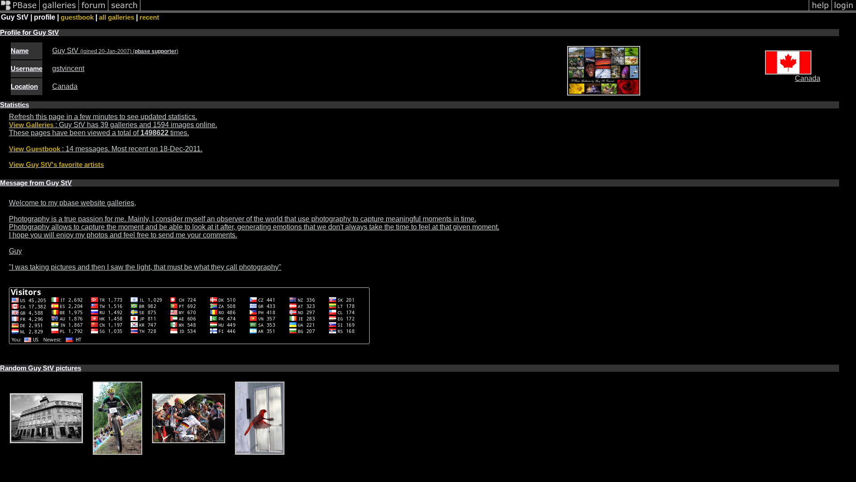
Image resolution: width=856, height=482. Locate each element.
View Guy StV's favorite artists (56, 164)
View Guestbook (34, 149)
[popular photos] (474, 10)
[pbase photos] (20, 10)
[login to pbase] (844, 10)
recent (149, 17)
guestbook (77, 17)
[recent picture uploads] (59, 10)
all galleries (116, 17)
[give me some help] (820, 10)
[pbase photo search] (124, 10)
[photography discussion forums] (93, 10)
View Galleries (31, 125)
